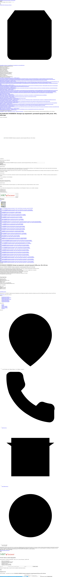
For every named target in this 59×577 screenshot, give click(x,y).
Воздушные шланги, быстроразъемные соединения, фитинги (42, 92)
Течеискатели (30, 102)
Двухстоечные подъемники (4, 78)
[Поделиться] (56, 1)
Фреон (56, 102)
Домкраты (21, 81)
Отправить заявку (35, 566)
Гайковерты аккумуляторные (50, 81)
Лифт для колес (4, 80)
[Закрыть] (1, 551)
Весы (22, 102)
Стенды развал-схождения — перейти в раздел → (7, 95)
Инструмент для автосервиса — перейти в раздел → (7, 97)
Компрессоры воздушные (11, 111)
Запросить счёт (3, 164)
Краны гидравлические (47, 78)
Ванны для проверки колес (50, 83)
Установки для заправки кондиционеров (6, 102)
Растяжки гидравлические (6, 101)
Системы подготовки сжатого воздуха (20, 99)
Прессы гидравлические (40, 78)
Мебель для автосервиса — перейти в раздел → (7, 94)
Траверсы (35, 78)
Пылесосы (31, 105)
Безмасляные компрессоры (19, 85)
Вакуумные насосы (35, 102)
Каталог (3, 65)
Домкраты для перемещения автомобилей (11, 79)
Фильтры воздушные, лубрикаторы (41, 85)
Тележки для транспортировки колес (40, 83)
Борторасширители (17, 83)
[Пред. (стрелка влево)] (1, 288)
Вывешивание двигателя (43, 90)
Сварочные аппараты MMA (28, 106)
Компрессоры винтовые (11, 85)
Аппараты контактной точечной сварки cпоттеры (7, 106)
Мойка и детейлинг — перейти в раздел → (6, 103)
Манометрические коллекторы (42, 102)
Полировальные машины (37, 104)
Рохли (38, 80)
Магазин (5, 111)
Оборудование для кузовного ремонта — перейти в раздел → (9, 100)
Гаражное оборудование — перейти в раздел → (7, 89)
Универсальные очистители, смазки (16, 105)
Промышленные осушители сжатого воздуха (29, 85)
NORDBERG (2, 111)
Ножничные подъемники (21, 78)
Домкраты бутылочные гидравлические (23, 79)
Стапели (1, 101)
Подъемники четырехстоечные (12, 78)
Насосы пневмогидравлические (32, 80)
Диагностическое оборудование (6, 299)
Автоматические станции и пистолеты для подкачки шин (27, 82)
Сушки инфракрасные (3, 99)
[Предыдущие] (0, 263)
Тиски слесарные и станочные (11, 92)
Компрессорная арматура (25, 86)
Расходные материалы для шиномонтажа (13, 82)
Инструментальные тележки (4, 104)
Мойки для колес (22, 83)
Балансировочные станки (4, 81)
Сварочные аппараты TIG (36, 106)
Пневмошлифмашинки (6, 83)
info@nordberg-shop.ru (5, 486)
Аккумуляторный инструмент (10, 98)
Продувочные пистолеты (7, 105)
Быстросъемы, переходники (51, 102)
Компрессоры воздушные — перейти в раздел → (7, 84)
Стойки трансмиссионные (28, 90)
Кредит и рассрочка (19, 65)
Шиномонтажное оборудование (6, 297)
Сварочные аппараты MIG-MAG (19, 106)
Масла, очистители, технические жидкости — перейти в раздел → (10, 108)
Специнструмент (23, 98)
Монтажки (33, 83)
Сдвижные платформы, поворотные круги (14, 96)
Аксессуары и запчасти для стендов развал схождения (28, 96)
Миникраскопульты (53, 99)
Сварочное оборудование (14, 101)
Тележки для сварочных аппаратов (50, 106)
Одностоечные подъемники (43, 80)
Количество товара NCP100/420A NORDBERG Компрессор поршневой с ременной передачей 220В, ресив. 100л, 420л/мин (18, 162)
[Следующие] (2, 263)
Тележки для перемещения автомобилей (24, 101)
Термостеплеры (47, 101)
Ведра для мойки (25, 104)
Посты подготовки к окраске (11, 99)
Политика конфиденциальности (4, 550)
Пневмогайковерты (43, 81)
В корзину (1, 163)
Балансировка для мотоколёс (27, 81)
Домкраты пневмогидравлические (41, 79)
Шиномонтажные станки (11, 81)
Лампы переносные (4, 92)
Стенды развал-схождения (4, 96)
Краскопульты (48, 99)
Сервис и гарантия (7, 65)
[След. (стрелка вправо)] (57, 288)
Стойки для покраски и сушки (41, 99)
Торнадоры (21, 104)
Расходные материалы (6, 93)
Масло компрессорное (15, 86)
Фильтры (20, 86)
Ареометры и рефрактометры (11, 88)
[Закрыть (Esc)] (58, 1)
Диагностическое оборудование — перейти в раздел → (8, 87)
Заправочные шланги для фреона (17, 102)
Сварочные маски (42, 106)
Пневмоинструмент (3, 98)
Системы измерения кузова (34, 101)
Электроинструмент (18, 98)
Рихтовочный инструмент (41, 101)
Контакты (23, 65)
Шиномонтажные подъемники (35, 81)
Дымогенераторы (4, 88)
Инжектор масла (25, 102)
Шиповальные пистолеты (28, 83)
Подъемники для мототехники (29, 78)
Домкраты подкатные (32, 79)
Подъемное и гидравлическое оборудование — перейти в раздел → (10, 77)
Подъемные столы (9, 80)
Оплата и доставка (13, 65)
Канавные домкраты (49, 79)
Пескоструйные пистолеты (20, 92)
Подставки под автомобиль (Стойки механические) (20, 80)
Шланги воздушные (9, 86)
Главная (1, 65)
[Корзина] (29, 64)
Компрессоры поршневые (4, 85)
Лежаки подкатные (11, 104)
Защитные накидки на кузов (28, 92)
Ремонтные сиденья (17, 104)
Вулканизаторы (11, 83)
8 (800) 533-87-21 (2, 294)
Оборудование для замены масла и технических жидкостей (8, 90)
